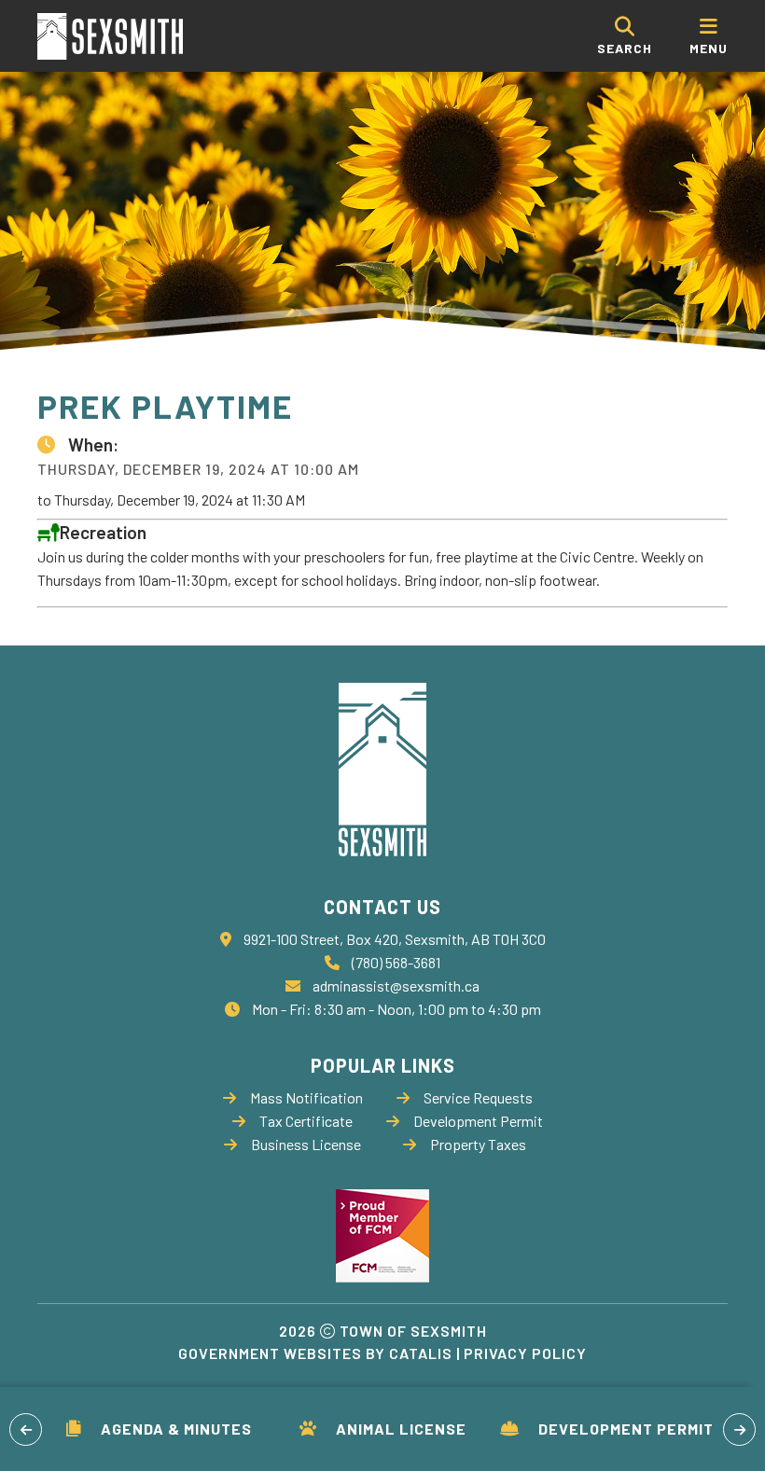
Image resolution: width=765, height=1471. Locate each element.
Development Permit (626, 1428)
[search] (624, 35)
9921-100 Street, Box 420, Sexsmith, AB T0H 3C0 (394, 939)
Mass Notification (306, 1097)
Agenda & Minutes (176, 1428)
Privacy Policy (525, 1353)
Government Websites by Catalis (315, 1353)
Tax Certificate (306, 1121)
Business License (306, 1144)
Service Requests (478, 1097)
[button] (25, 1429)
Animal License (401, 1428)
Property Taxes (478, 1144)
